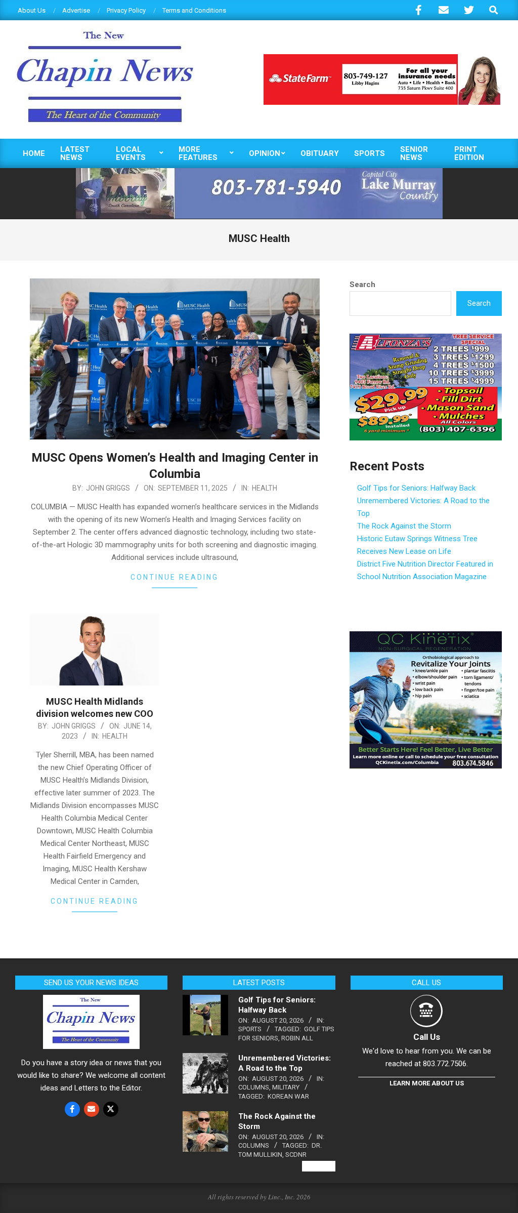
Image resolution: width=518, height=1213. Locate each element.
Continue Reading (175, 577)
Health (264, 488)
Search (362, 284)
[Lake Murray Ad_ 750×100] (259, 172)
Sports (250, 1029)
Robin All (297, 1038)
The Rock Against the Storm (404, 526)
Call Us (426, 1037)
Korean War (288, 1096)
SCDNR (296, 1154)
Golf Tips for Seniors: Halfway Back (416, 488)
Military (285, 1087)
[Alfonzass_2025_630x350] (426, 339)
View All (319, 1166)
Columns (253, 1087)
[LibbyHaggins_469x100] (382, 58)
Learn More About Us (427, 1083)
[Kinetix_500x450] (426, 637)
